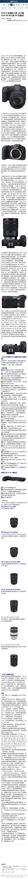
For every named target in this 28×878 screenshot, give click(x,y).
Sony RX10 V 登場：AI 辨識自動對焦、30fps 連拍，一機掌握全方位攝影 (14, 867)
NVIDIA (15, 7)
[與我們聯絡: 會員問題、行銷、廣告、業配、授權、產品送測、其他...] (14, 875)
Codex (9, 7)
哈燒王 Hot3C (14, 1)
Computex (4, 7)
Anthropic (21, 7)
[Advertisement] (14, 39)
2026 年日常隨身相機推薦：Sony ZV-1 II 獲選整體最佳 (14, 869)
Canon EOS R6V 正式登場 (8, 872)
